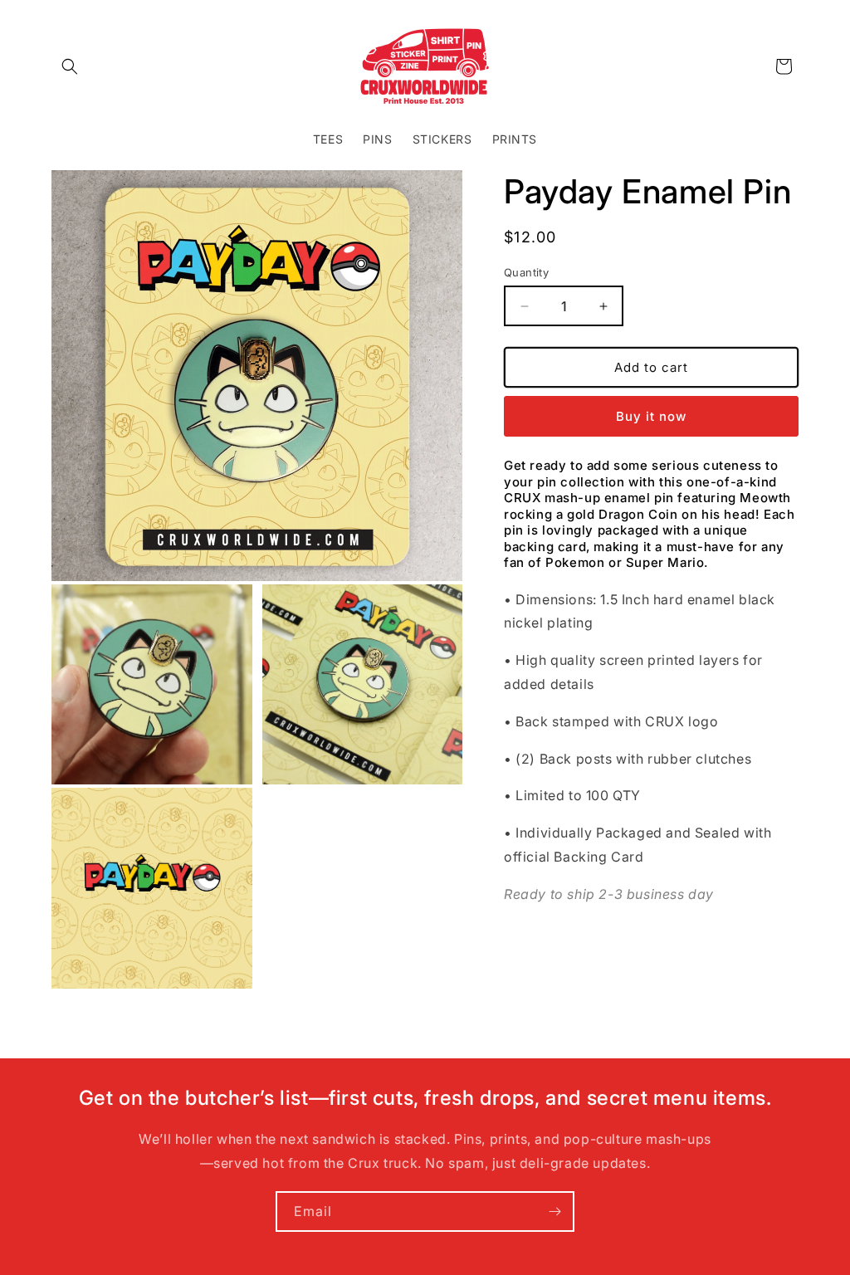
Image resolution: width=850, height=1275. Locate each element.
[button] (69, 66)
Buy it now (651, 416)
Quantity (526, 272)
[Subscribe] (554, 1211)
